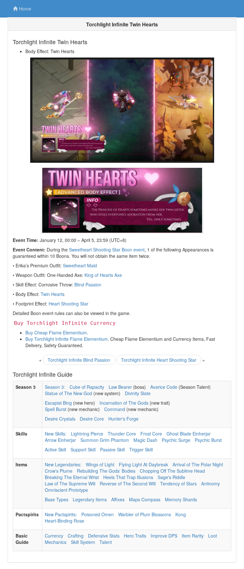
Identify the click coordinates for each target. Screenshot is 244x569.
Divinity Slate (138, 393)
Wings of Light (100, 464)
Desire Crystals (60, 418)
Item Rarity (193, 535)
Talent (105, 542)
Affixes (118, 499)
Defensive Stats (103, 535)
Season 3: (55, 387)
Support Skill (83, 449)
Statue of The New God (68, 393)
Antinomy (210, 483)
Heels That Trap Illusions (128, 477)
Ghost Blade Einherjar (188, 433)
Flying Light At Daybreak (143, 464)
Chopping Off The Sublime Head (172, 471)
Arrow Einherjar (60, 440)
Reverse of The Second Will (128, 483)
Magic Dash (145, 440)
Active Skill (55, 449)
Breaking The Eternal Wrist (72, 477)
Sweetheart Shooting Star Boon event (107, 249)
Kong (180, 514)
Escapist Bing (58, 403)
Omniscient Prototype (66, 490)
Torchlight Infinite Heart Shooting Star (158, 360)
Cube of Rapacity (87, 387)
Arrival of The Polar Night (198, 464)
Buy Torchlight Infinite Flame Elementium (66, 339)
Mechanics (55, 542)
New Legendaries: (63, 464)
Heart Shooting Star (68, 303)
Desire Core (92, 418)
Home (25, 8)
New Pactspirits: (61, 514)
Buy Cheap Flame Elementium (56, 332)
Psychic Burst (208, 440)
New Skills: (55, 433)
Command (114, 409)
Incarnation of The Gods (123, 403)
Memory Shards (181, 499)
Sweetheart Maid (80, 265)
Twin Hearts (52, 294)
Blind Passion (87, 284)
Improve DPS (164, 535)
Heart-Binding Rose (64, 521)
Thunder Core (122, 433)
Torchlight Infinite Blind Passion (79, 360)
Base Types (56, 499)
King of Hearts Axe (103, 275)
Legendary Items (90, 499)
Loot (212, 535)
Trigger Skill (141, 449)
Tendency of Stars (178, 483)
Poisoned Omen (97, 514)
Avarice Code (163, 387)
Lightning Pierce (87, 433)
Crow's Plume (58, 471)
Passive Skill (112, 449)
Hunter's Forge (123, 418)
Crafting (76, 535)
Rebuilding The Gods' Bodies (106, 471)
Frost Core (151, 433)
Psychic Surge (176, 440)
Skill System (83, 542)
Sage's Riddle (171, 477)
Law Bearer (120, 387)
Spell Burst (55, 409)
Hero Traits (135, 535)
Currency (54, 535)
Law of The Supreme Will (70, 483)
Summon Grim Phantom (104, 440)
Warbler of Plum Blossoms (144, 514)
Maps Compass (144, 499)
